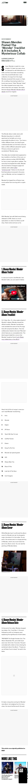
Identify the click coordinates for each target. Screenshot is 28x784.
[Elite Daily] (5, 2)
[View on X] (14, 199)
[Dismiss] (25, 769)
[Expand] (20, 769)
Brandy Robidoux (8, 58)
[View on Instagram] (14, 676)
